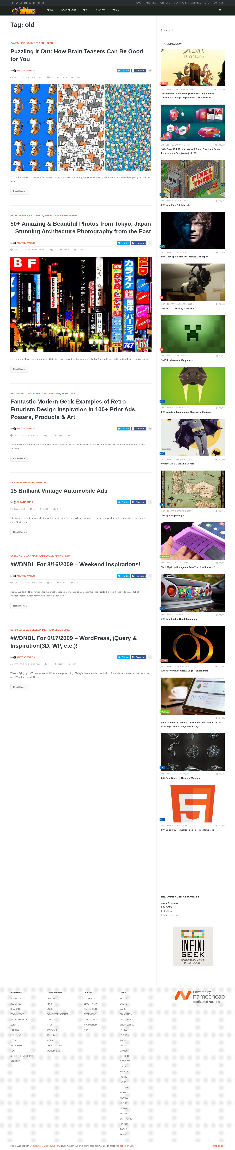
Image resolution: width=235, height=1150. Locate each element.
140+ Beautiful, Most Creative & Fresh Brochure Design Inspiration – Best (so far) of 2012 (191, 151)
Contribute (180, 3)
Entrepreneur (18, 1019)
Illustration (90, 1004)
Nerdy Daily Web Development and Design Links (40, 556)
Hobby (123, 1077)
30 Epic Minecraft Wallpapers (177, 360)
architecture (19, 215)
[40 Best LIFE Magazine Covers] (193, 437)
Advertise (195, 3)
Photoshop (90, 1025)
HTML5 (50, 1025)
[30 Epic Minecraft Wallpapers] (193, 334)
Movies (124, 1098)
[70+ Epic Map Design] (193, 489)
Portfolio (165, 3)
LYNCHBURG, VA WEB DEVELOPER (44, 1146)
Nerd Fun (39, 43)
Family (123, 1030)
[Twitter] (17, 3)
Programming (55, 1045)
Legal (13, 1040)
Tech (85, 10)
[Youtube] (21, 3)
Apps (50, 1004)
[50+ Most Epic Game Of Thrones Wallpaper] (193, 230)
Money (124, 1092)
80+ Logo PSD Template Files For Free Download (187, 830)
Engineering (127, 1025)
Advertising (17, 998)
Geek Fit (125, 1061)
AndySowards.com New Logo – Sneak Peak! (185, 670)
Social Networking (21, 1056)
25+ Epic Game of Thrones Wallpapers (182, 778)
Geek (29, 393)
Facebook (141, 70)
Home (123, 1082)
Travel (124, 1134)
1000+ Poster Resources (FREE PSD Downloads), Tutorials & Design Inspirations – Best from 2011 (187, 95)
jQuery (51, 1035)
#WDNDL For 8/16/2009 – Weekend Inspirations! (75, 564)
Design (50, 10)
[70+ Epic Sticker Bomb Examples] (193, 593)
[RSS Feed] (30, 3)
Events (14, 1025)
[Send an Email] (25, 3)
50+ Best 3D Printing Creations (178, 308)
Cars (123, 1009)
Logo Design (90, 1019)
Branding (15, 1009)
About (139, 3)
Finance (15, 1030)
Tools (123, 1129)
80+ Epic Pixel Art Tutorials (175, 205)
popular (41, 482)
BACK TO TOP (219, 1146)
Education (126, 1014)
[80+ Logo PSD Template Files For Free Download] (193, 804)
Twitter (125, 70)
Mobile (51, 1040)
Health (124, 1072)
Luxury (124, 1087)
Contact (218, 3)
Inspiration (51, 215)
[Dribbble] (43, 3)
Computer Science (58, 1014)
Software (126, 1119)
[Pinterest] (34, 3)
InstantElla (166, 911)
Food (123, 1040)
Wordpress (53, 1051)
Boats (123, 998)
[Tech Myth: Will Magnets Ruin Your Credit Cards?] (193, 541)
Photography (68, 215)
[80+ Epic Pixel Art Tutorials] (193, 179)
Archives (151, 3)
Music (123, 1103)
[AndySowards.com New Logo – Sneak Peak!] (193, 644)
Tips (115, 10)
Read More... (20, 191)
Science (124, 1113)
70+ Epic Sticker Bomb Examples (179, 619)
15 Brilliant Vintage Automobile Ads (58, 490)
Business (100, 10)
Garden (124, 1056)
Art (31, 215)
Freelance (16, 1035)
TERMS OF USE (126, 1146)
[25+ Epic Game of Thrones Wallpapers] (193, 752)
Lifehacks (26, 43)
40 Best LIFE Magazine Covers (177, 463)
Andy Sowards (25, 70)
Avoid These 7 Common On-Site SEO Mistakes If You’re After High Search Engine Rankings (191, 724)
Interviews (90, 1014)
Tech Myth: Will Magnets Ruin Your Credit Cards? (188, 567)
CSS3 (49, 1019)
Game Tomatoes (169, 903)
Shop (207, 3)
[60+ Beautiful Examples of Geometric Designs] (193, 386)
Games (14, 43)
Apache (51, 998)
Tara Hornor (24, 502)
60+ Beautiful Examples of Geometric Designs (186, 412)
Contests (89, 998)
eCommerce (17, 1014)
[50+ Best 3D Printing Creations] (193, 282)
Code (50, 1009)
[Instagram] (39, 3)
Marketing (16, 1045)
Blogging (15, 1004)
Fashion (124, 1035)
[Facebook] (13, 3)
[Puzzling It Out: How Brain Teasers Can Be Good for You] (81, 127)
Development (68, 10)
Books (123, 1004)
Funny (123, 1045)
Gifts (123, 1066)
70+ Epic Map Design (172, 515)
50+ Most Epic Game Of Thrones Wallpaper (184, 256)
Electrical (126, 1019)
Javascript (53, 1030)
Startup (15, 1061)
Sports (124, 1124)
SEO (12, 1051)
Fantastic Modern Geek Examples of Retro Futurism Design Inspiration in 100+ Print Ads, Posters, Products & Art (73, 409)
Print (65, 393)
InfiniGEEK (166, 907)
